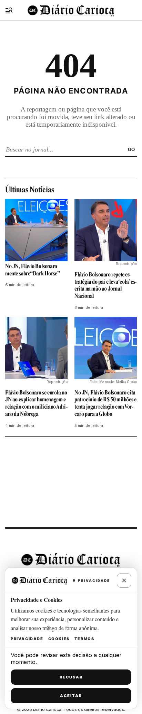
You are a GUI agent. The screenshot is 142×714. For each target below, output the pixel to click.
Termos (84, 638)
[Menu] (9, 10)
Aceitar (71, 695)
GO (131, 149)
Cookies (59, 638)
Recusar (71, 677)
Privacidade (27, 638)
